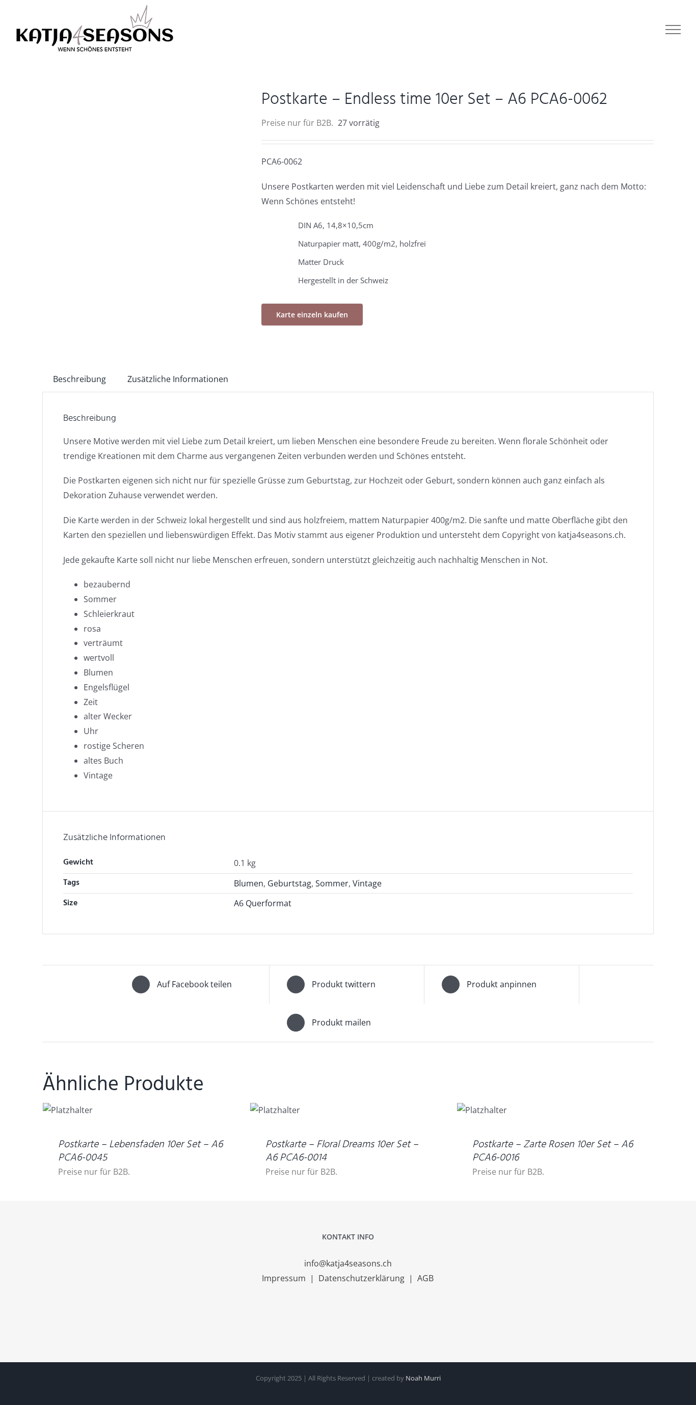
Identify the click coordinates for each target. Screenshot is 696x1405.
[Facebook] (334, 1318)
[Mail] (362, 1318)
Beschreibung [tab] (79, 379)
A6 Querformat (262, 903)
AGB (425, 1278)
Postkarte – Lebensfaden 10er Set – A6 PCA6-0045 (140, 1151)
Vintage (367, 883)
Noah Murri (423, 1378)
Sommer (332, 883)
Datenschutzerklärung (362, 1278)
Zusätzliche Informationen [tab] (177, 379)
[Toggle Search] (640, 29)
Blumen (248, 883)
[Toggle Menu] (673, 29)
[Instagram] (348, 1318)
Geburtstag (289, 883)
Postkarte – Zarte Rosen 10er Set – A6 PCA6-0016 (552, 1151)
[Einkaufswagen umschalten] (611, 29)
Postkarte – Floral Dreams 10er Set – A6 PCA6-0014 (341, 1151)
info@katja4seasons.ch (348, 1263)
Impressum (285, 1278)
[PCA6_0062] (144, 162)
